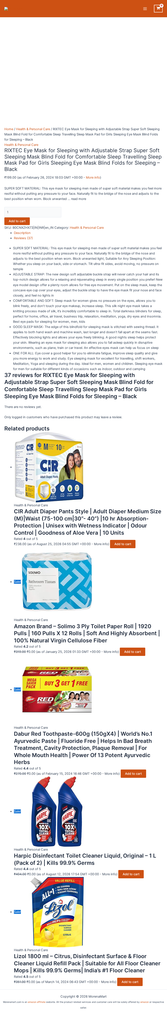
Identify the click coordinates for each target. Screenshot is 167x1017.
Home (8, 129)
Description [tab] (22, 233)
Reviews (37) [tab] (23, 238)
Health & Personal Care (33, 129)
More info (93, 177)
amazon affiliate (36, 1002)
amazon (144, 1002)
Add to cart (17, 221)
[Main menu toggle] (145, 8)
